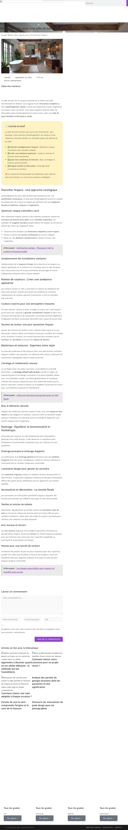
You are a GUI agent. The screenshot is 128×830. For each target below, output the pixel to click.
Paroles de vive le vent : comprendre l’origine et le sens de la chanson (15, 705)
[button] (64, 0)
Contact (118, 827)
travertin (40, 384)
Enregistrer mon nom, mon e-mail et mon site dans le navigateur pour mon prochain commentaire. (30, 630)
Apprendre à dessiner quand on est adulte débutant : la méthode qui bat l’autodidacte (16, 667)
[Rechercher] (127, 3)
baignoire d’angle (26, 264)
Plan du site (108, 827)
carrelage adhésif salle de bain (27, 372)
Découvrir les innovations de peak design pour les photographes (47, 705)
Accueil (3, 35)
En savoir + (13, 818)
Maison (10, 35)
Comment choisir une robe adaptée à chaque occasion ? (16, 695)
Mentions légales (93, 827)
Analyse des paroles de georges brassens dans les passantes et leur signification (46, 682)
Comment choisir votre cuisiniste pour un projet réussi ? (45, 662)
